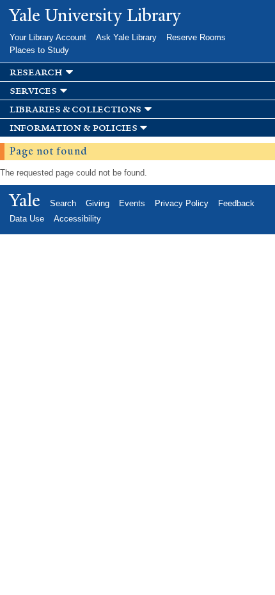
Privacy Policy (181, 203)
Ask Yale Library (126, 37)
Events (132, 203)
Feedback (236, 203)
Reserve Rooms (196, 37)
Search (63, 203)
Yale (25, 200)
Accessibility (77, 218)
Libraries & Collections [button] (75, 109)
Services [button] (33, 91)
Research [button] (36, 72)
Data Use (27, 218)
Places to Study (39, 50)
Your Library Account (48, 37)
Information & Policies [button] (73, 128)
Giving (97, 203)
